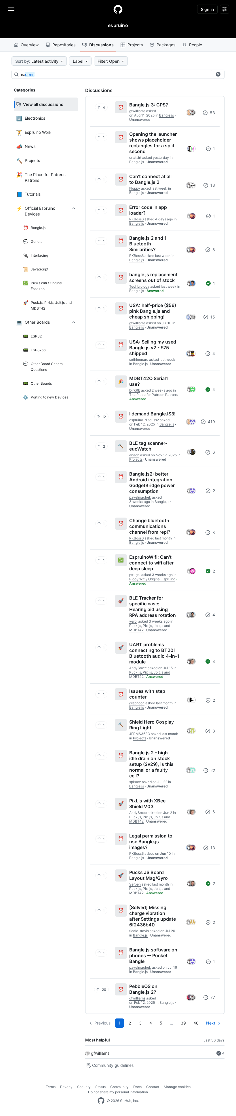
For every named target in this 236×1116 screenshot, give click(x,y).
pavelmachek (140, 497)
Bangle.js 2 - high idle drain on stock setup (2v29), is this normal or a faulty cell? (151, 764)
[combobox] (116, 74)
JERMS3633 (139, 734)
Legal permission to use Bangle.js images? (150, 841)
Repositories (63, 44)
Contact (152, 1087)
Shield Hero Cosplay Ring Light (151, 724)
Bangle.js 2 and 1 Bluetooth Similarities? (148, 243)
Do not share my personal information (118, 1092)
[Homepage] (118, 9)
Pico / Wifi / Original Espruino (152, 579)
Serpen (135, 884)
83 (212, 112)
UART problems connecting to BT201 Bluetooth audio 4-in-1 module (154, 653)
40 (196, 1022)
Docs (137, 1087)
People (195, 44)
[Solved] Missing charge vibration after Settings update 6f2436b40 (152, 916)
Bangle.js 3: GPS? (148, 105)
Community (119, 1087)
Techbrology (139, 286)
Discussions (101, 44)
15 (212, 316)
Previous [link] (102, 1022)
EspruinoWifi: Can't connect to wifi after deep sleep (151, 562)
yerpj (133, 621)
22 (212, 770)
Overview (30, 44)
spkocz (135, 782)
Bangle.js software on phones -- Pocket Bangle (153, 955)
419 (211, 421)
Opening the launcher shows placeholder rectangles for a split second (153, 142)
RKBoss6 (136, 219)
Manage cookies (177, 1087)
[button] (218, 74)
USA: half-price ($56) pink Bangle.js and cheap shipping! (152, 311)
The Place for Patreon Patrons (153, 394)
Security (84, 1087)
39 (183, 1022)
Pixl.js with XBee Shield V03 (147, 803)
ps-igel (134, 575)
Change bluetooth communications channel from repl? (149, 526)
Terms (51, 1087)
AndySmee (138, 668)
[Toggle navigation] (11, 9)
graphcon (136, 703)
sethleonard (138, 359)
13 (212, 185)
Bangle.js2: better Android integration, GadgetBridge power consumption (152, 482)
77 (212, 997)
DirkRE (134, 390)
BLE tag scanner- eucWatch (148, 446)
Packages (166, 44)
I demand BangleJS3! (152, 414)
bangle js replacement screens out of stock (153, 277)
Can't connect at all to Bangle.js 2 (150, 179)
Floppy (134, 188)
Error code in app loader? (148, 210)
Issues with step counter (147, 694)
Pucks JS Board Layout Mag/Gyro (148, 875)
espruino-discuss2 (144, 420)
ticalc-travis (139, 931)
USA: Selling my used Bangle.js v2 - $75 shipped (152, 347)
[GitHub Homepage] (101, 1100)
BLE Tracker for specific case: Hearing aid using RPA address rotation (152, 606)
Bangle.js (166, 115)
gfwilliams (100, 1053)
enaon (134, 455)
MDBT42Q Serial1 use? (148, 381)
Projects (135, 44)
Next (210, 1022)
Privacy (66, 1087)
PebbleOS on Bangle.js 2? (143, 989)
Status (100, 1087)
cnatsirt (135, 157)
